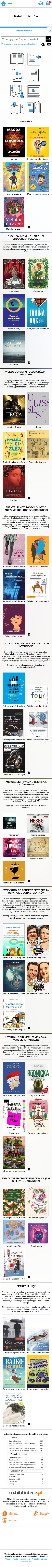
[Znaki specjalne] (49, 44)
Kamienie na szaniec (16, 1446)
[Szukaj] (48, 39)
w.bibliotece (25, 1501)
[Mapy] (17, 114)
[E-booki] (34, 82)
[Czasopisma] (17, 82)
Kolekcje (32, 44)
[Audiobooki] (34, 66)
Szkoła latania (13, 1460)
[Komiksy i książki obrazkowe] (34, 114)
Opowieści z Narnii (15, 1441)
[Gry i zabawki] (17, 98)
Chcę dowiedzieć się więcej (17, 1559)
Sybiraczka (12, 1476)
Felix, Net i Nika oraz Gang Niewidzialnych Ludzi (25, 1464)
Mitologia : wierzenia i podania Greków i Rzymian (25, 1443)
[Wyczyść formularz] (43, 44)
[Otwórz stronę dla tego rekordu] (14, 142)
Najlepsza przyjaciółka (16, 1474)
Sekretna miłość (14, 1479)
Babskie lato (13, 1481)
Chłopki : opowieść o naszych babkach (22, 1467)
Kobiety (11, 1484)
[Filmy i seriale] (34, 98)
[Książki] (17, 66)
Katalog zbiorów (24, 31)
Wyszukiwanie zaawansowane (14, 44)
